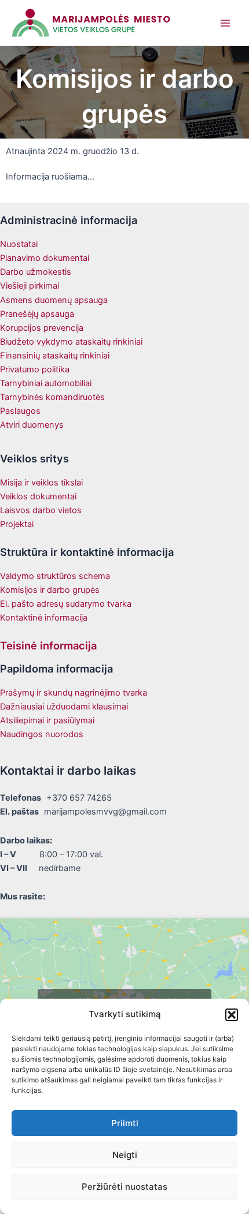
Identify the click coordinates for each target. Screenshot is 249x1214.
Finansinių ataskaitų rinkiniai (54, 355)
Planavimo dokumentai (44, 258)
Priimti (124, 1123)
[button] (231, 1015)
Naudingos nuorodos (41, 734)
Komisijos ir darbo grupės (50, 590)
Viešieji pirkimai (29, 286)
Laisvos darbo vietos (41, 510)
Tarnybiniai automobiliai (45, 383)
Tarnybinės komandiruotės (52, 397)
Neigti (124, 1154)
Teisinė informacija (48, 645)
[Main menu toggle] (225, 23)
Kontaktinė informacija (43, 617)
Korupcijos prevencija (41, 328)
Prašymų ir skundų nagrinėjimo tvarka (73, 693)
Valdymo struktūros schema (55, 576)
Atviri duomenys (32, 425)
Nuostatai (19, 244)
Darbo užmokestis (35, 272)
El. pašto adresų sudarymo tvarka (65, 604)
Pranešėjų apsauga (37, 314)
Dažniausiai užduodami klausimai (64, 706)
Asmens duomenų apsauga (54, 300)
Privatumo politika (34, 369)
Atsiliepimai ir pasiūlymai (47, 720)
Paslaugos (20, 411)
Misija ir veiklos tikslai (41, 482)
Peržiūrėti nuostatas (124, 1186)
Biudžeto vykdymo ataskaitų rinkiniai (71, 342)
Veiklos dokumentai (38, 496)
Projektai (17, 524)
